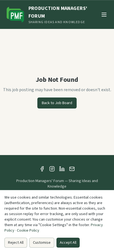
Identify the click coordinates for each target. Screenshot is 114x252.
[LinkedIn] (62, 169)
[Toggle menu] (104, 14)
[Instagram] (52, 169)
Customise (42, 242)
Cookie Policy (28, 230)
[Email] (72, 169)
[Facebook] (42, 169)
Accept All (68, 242)
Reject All (16, 242)
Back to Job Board (57, 103)
